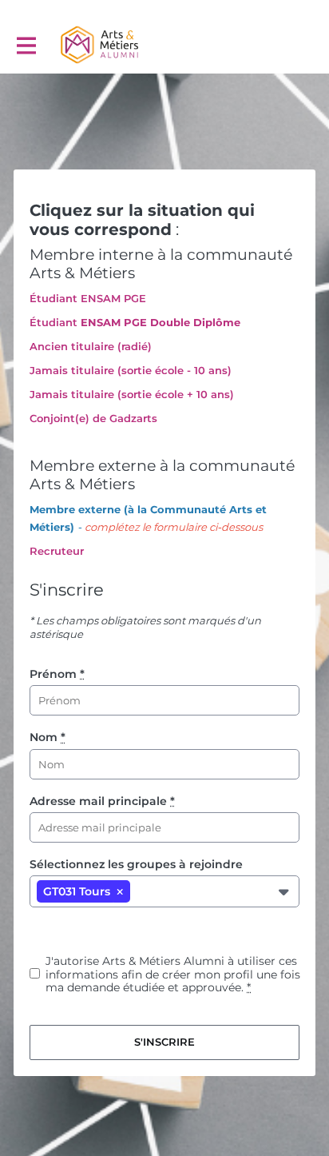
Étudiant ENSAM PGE (88, 298)
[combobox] (139, 891)
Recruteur (57, 550)
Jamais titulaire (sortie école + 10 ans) (132, 394)
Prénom (57, 674)
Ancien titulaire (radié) (91, 346)
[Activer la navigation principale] (25, 45)
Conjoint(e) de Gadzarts (93, 418)
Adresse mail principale (102, 801)
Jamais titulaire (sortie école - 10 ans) (131, 370)
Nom (47, 737)
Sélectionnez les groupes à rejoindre (136, 864)
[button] (119, 891)
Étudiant (53, 322)
